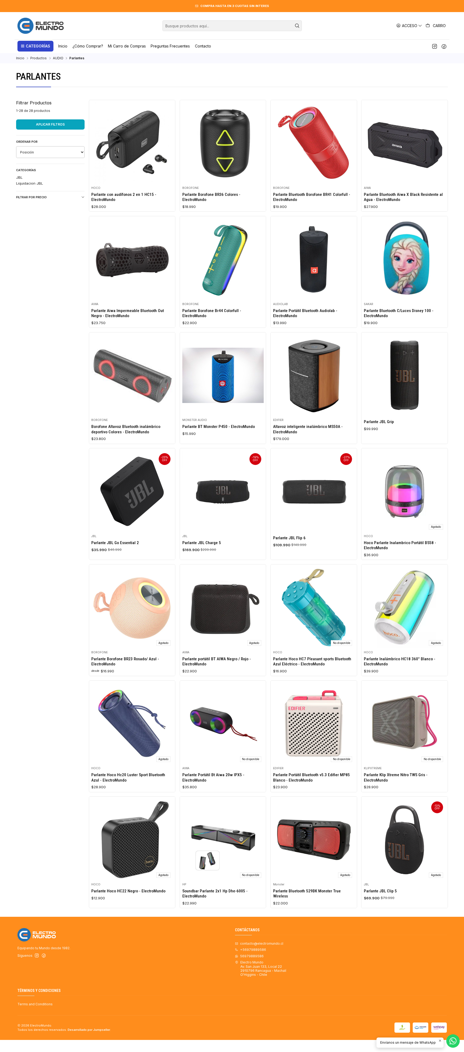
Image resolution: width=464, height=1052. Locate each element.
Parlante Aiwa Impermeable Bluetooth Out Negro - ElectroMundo (127, 313)
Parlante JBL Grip (379, 421)
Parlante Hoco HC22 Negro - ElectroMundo (128, 891)
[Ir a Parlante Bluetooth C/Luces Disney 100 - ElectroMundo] (404, 259)
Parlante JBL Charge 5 (201, 542)
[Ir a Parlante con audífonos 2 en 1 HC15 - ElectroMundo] (132, 143)
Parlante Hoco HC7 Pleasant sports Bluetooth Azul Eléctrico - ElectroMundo (312, 661)
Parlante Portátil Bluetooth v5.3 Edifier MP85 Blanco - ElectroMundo (311, 777)
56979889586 (252, 956)
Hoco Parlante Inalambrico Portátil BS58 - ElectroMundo (400, 545)
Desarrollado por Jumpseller (89, 1030)
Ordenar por (27, 142)
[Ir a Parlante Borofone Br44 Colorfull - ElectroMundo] (223, 259)
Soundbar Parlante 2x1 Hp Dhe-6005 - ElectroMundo (215, 894)
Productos (38, 58)
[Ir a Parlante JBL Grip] (404, 375)
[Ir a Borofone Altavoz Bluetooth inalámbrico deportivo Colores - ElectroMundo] (132, 375)
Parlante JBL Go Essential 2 (115, 542)
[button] (35, 46)
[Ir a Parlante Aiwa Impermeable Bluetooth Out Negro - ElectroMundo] (132, 259)
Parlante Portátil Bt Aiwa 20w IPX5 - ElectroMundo (213, 777)
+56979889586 (253, 950)
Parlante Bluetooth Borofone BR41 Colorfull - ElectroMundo (311, 197)
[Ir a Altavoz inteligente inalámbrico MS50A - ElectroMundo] (313, 375)
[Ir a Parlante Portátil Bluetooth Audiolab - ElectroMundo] (313, 259)
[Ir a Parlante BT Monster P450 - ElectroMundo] (223, 375)
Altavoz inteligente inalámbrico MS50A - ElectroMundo (308, 429)
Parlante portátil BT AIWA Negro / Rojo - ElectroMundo (216, 661)
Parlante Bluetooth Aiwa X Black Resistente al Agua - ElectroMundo (403, 197)
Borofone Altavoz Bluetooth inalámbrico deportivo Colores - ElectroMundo (125, 429)
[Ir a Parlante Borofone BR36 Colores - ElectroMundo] (223, 143)
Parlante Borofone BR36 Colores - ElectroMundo (211, 197)
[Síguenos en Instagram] (434, 46)
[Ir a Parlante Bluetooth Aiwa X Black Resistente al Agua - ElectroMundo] (404, 143)
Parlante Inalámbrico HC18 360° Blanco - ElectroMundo (399, 661)
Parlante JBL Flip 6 (289, 538)
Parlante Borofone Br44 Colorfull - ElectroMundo (211, 313)
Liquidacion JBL (29, 183)
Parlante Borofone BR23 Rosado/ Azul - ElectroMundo (125, 661)
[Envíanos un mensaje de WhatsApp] (453, 1041)
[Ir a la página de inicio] (40, 26)
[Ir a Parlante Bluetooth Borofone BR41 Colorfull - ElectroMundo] (313, 143)
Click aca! (332, 6)
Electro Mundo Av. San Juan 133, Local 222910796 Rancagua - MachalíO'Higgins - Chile (263, 968)
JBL (19, 177)
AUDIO (58, 58)
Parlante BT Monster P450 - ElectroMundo (218, 426)
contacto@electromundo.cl (261, 943)
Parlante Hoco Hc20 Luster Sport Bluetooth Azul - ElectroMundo (128, 777)
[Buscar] (297, 25)
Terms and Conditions (35, 1004)
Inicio (20, 58)
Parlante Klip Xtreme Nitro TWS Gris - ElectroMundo (395, 777)
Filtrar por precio (31, 197)
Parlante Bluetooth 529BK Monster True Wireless (307, 894)
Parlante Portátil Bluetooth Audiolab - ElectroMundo (305, 313)
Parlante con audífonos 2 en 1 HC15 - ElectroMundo (123, 197)
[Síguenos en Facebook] (444, 46)
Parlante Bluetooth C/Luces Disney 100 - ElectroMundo (398, 313)
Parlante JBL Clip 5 (380, 891)
